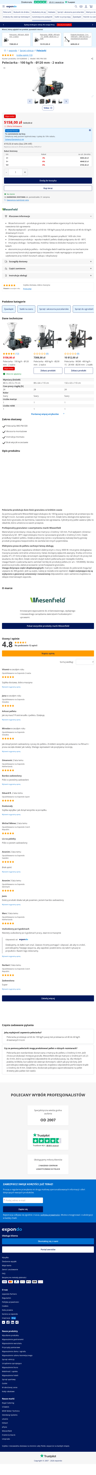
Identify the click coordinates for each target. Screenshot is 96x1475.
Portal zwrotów (48, 1249)
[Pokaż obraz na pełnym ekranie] (93, 96)
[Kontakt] (81, 7)
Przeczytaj (27, 289)
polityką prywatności (50, 1214)
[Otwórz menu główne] (3, 6)
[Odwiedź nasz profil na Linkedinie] (12, 1323)
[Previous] (29, 101)
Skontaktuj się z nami (48, 1241)
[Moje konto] (86, 6)
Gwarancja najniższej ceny (18, 200)
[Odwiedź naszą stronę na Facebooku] (8, 1323)
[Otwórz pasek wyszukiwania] (76, 6)
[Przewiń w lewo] (3, 25)
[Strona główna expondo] (5, 50)
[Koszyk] (91, 6)
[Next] (66, 101)
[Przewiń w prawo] (93, 25)
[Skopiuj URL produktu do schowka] (92, 59)
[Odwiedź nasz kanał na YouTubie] (3, 1323)
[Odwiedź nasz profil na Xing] (17, 1323)
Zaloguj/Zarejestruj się (14, 139)
